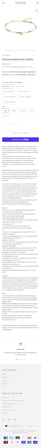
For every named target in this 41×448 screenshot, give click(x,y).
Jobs (3, 387)
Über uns (5, 383)
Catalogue (5, 377)
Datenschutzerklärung (8, 404)
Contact (4, 380)
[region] (20, 349)
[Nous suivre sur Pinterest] (15, 420)
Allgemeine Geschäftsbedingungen (12, 400)
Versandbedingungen (8, 410)
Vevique (6, 55)
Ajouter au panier (20, 133)
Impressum (5, 397)
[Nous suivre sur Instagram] (9, 420)
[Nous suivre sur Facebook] (3, 420)
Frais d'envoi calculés (18, 67)
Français (30, 426)
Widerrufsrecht (6, 407)
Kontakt (4, 413)
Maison (4, 374)
